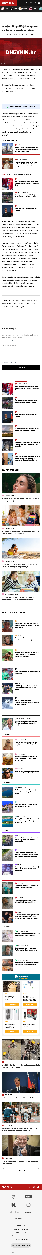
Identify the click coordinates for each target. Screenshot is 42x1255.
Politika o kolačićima (21, 1239)
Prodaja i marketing (21, 1229)
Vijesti (6, 8)
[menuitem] (35, 2)
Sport (15, 8)
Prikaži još (21, 1170)
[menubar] (35, 3)
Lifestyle (35, 8)
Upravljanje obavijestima (22, 1245)
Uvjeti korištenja (21, 1232)
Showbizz (24, 8)
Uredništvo (21, 1226)
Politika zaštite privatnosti (21, 1236)
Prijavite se (21, 367)
